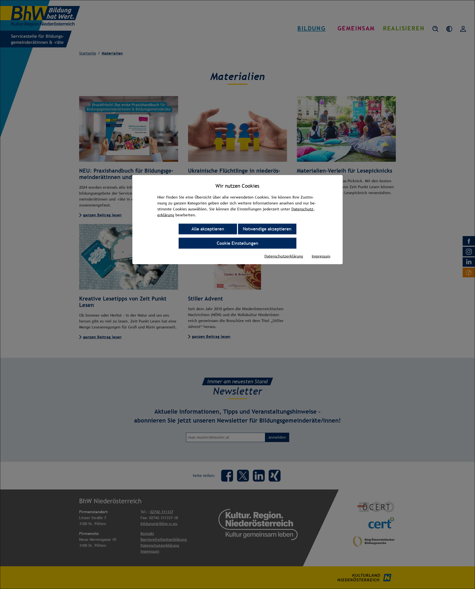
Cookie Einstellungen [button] (237, 243)
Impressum (321, 256)
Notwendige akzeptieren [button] (267, 228)
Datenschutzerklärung (283, 256)
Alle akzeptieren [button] (207, 228)
